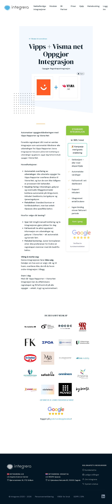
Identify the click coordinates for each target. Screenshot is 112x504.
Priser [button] (73, 6)
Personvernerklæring (44, 496)
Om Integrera (91, 479)
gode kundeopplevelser (60, 419)
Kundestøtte (90, 470)
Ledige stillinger (92, 474)
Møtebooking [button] (93, 6)
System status (91, 484)
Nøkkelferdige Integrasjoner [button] (40, 8)
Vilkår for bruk (63, 496)
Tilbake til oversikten (38, 39)
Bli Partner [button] (63, 8)
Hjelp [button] (81, 6)
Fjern (82, 74)
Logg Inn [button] (105, 8)
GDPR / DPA (79, 496)
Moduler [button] (53, 6)
